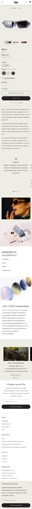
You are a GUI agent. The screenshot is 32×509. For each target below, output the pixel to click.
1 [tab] (13, 191)
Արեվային (5, 421)
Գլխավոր (13, 8)
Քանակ (4, 82)
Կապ (3, 429)
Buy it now (16, 98)
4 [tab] (18, 191)
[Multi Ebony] (13, 73)
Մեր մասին (5, 427)
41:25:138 (5, 65)
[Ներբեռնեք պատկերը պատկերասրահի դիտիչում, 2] (16, 42)
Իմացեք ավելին (15, 375)
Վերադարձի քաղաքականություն (13, 441)
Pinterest (4, 461)
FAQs (3, 438)
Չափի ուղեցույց (9, 78)
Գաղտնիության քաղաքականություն (14, 447)
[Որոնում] (26, 2)
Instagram (5, 456)
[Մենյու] (2, 2)
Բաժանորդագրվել (16, 505)
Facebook (4, 458)
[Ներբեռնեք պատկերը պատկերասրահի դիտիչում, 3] (24, 42)
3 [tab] (17, 377)
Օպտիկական (6, 424)
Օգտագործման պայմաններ (11, 444)
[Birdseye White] (8, 73)
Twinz (3, 52)
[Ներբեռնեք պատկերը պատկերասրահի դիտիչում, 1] (8, 42)
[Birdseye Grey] (4, 73)
